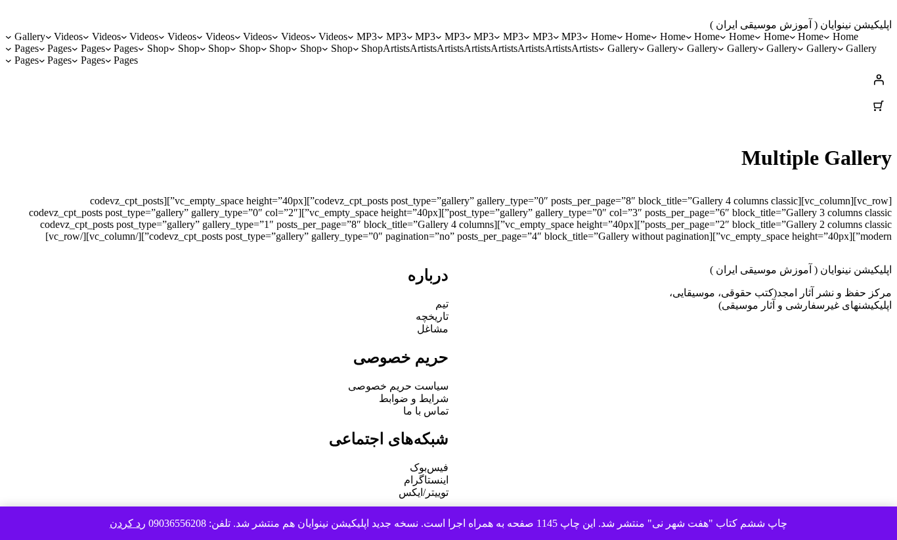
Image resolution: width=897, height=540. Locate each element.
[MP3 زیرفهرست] (556, 37)
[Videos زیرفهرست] (313, 37)
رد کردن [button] (128, 523)
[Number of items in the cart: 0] (878, 106)
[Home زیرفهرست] (826, 37)
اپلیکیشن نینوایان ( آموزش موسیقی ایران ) (801, 24)
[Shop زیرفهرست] (356, 48)
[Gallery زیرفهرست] (8, 37)
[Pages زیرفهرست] (108, 48)
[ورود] (448, 79)
